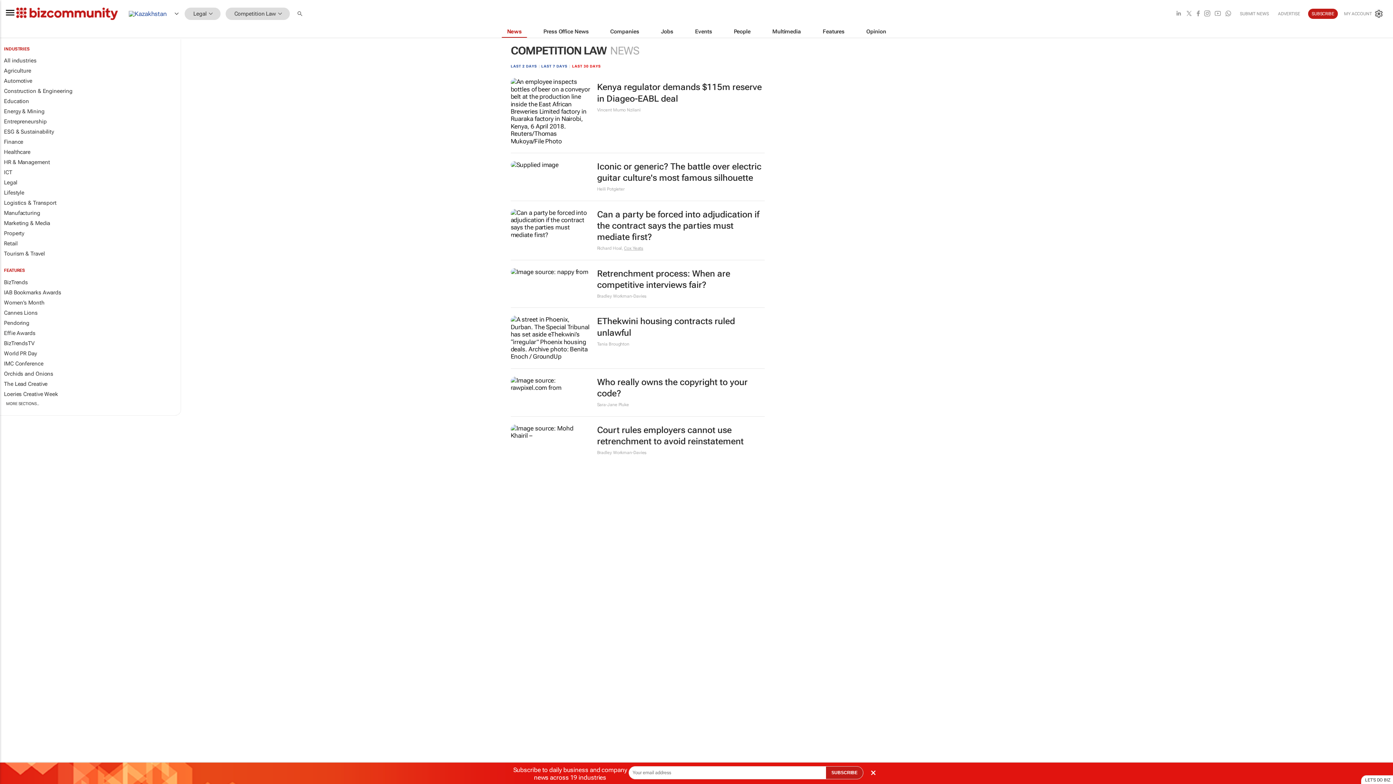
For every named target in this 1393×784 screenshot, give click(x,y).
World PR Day (20, 353)
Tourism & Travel (24, 253)
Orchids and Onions (28, 374)
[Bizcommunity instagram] (1207, 14)
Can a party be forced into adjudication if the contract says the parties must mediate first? (678, 225)
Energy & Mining (24, 111)
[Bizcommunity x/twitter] (1189, 14)
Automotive (18, 81)
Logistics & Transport (30, 203)
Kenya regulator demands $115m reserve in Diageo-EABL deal (679, 92)
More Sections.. (22, 403)
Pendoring (16, 323)
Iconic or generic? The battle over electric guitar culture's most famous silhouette (679, 172)
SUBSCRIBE (844, 772)
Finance (13, 142)
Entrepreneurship (25, 121)
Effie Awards (20, 333)
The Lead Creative (26, 384)
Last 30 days (586, 66)
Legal (10, 182)
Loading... (14, 471)
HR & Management (27, 162)
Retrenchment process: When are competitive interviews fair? (663, 279)
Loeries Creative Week (31, 394)
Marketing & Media (27, 223)
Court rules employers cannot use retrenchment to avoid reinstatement (670, 435)
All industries (20, 60)
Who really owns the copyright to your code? (672, 388)
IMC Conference (24, 363)
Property (14, 233)
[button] (301, 14)
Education (16, 101)
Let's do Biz (1377, 780)
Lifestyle (14, 192)
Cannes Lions (21, 313)
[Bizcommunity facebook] (1198, 14)
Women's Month (24, 302)
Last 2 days (524, 66)
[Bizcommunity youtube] (1217, 14)
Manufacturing (22, 213)
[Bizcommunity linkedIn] (1178, 14)
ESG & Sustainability (29, 131)
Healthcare (17, 152)
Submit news (1254, 13)
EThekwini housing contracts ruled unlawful (666, 327)
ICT (8, 172)
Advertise (1289, 13)
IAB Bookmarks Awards (32, 292)
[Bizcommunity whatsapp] (1228, 14)
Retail (10, 243)
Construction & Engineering (38, 91)
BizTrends (16, 282)
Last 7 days (554, 66)
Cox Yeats (633, 248)
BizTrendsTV (19, 343)
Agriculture (17, 71)
